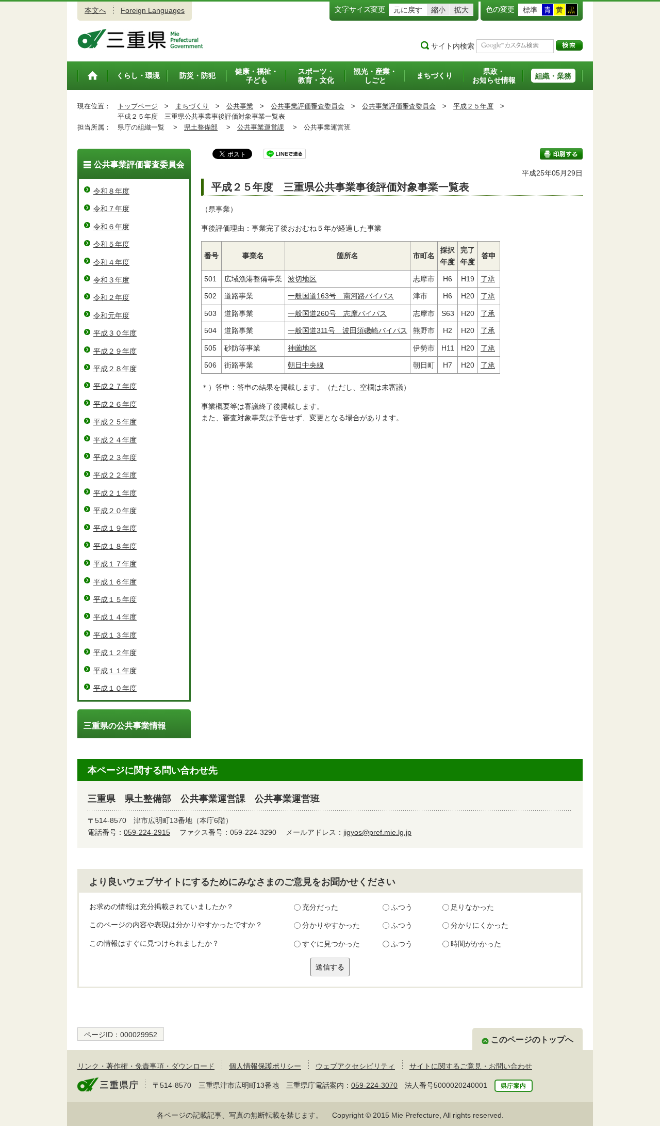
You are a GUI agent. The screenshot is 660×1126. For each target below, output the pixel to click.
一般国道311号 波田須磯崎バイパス (347, 330)
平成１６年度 (115, 582)
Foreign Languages (153, 10)
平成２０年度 (115, 510)
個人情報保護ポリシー (265, 1066)
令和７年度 (111, 208)
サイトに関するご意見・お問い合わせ (470, 1066)
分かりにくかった (479, 925)
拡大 (461, 10)
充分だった (320, 907)
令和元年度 (111, 315)
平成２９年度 (115, 351)
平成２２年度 (115, 475)
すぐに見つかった (331, 944)
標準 (530, 10)
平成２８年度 (115, 368)
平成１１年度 (115, 671)
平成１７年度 (115, 564)
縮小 (438, 10)
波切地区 (302, 279)
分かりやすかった (331, 925)
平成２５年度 (473, 106)
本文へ (95, 10)
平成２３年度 (115, 457)
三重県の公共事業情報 (125, 725)
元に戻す (407, 10)
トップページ (138, 106)
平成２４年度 (115, 440)
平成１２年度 (115, 652)
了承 (488, 279)
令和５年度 (111, 244)
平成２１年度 (115, 493)
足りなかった (472, 907)
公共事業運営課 (260, 127)
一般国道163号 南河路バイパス (341, 296)
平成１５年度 (115, 599)
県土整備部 (201, 127)
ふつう (401, 907)
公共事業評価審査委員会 (307, 106)
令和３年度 (111, 280)
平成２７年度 (115, 386)
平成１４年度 (115, 617)
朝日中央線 (306, 365)
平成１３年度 (115, 635)
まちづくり (192, 106)
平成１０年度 (115, 688)
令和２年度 (111, 297)
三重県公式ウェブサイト (140, 39)
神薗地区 (302, 348)
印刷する (561, 154)
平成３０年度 (115, 333)
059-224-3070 (374, 1085)
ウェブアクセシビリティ (355, 1066)
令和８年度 (111, 191)
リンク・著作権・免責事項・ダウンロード (145, 1066)
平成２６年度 (115, 404)
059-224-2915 (147, 832)
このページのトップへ (532, 1039)
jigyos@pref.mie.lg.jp (377, 832)
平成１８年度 (115, 546)
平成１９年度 (115, 528)
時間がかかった (476, 944)
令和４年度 (111, 262)
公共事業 (239, 106)
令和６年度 (111, 227)
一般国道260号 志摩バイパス (337, 313)
